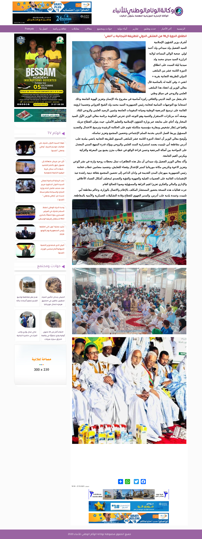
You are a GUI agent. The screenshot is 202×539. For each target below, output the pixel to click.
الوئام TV (54, 133)
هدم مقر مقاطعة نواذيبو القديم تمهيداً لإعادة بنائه (27, 299)
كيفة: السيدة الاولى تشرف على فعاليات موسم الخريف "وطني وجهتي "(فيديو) (51, 147)
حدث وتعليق (150, 28)
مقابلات (75, 28)
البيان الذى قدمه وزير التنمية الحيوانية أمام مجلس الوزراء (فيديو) (52, 249)
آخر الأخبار (166, 28)
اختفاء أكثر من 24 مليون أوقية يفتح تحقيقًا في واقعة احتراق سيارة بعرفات (53, 336)
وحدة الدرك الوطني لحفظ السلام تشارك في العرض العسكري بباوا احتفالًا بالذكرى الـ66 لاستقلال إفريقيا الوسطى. (51, 213)
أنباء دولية (122, 28)
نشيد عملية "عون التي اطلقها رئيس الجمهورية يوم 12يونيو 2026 (51, 231)
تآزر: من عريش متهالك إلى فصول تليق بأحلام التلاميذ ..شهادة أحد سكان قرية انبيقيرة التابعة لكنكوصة (53, 167)
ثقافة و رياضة (59, 28)
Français (29, 28)
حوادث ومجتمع (104, 28)
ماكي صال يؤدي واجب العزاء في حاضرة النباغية (27, 334)
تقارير (135, 28)
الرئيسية (181, 28)
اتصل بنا (43, 28)
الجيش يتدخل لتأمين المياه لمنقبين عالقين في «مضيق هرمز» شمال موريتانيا (53, 301)
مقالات (88, 28)
